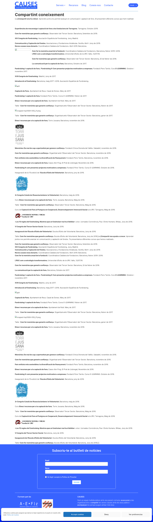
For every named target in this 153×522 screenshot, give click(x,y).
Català (132, 5)
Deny (106, 514)
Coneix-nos (95, 5)
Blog (84, 5)
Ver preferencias (135, 514)
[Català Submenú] (136, 5)
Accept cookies (77, 514)
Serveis (60, 5)
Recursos (73, 5)
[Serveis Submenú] (64, 5)
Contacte (108, 5)
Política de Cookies (13, 515)
